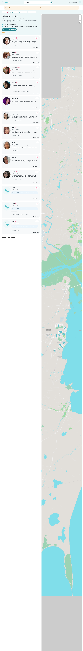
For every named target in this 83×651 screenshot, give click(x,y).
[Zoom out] (80, 19)
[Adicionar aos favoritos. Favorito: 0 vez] (37, 53)
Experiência (14, 12)
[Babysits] (6, 2)
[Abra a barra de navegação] (80, 2)
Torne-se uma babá (72, 2)
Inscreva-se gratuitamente (9, 29)
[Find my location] (80, 22)
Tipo (5, 12)
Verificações (23, 12)
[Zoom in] (80, 16)
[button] (54, 350)
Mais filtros (32, 12)
